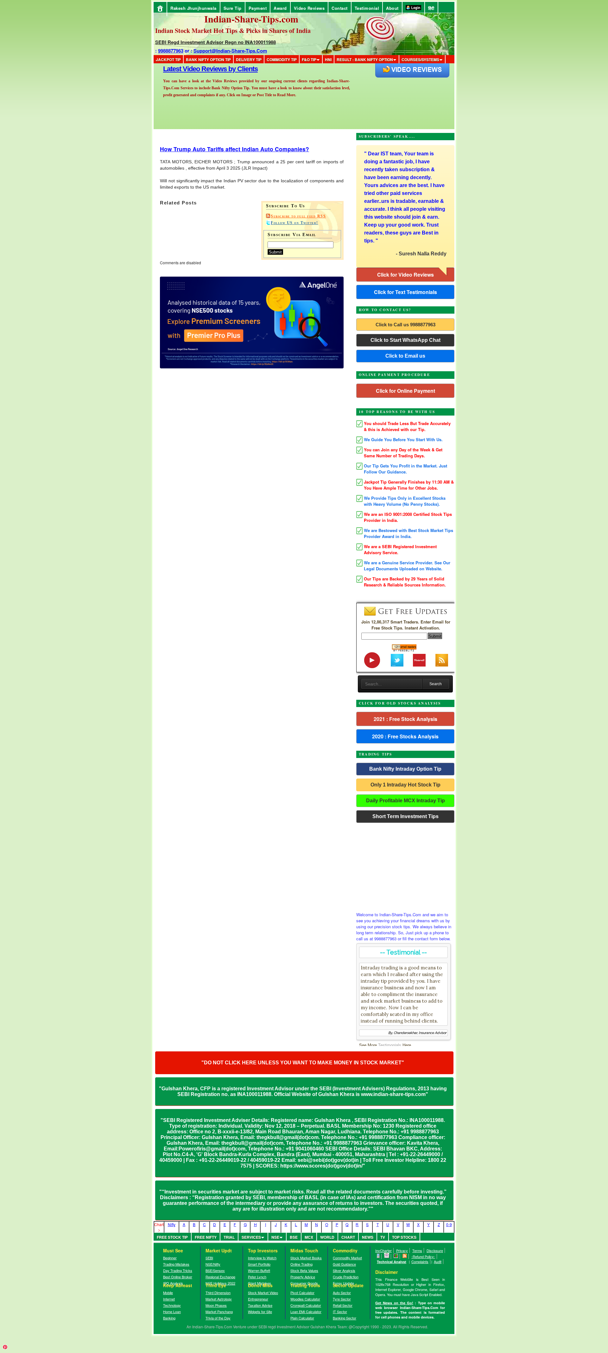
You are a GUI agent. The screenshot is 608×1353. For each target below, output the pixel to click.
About (392, 8)
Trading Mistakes (176, 1264)
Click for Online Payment (405, 390)
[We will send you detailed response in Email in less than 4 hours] (387, 1256)
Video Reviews (309, 8)
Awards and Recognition (199, 69)
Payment (258, 8)
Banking (169, 1317)
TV (382, 1237)
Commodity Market (347, 1257)
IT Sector (340, 1311)
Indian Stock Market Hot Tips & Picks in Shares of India (233, 30)
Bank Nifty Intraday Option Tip (405, 769)
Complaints (419, 1261)
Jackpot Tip (168, 59)
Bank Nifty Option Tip (208, 59)
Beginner (170, 1257)
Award (280, 8)
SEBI (209, 1257)
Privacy (402, 1250)
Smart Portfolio (259, 1264)
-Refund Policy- (423, 1256)
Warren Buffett (259, 1270)
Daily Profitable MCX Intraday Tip (405, 800)
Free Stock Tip (172, 1237)
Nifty (171, 1224)
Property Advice (302, 1276)
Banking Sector (344, 1317)
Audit (437, 1261)
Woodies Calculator (305, 1298)
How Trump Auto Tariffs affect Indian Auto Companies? (234, 149)
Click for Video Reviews (405, 274)
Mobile (168, 1292)
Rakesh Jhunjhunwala (193, 8)
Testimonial (367, 8)
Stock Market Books (306, 1257)
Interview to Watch (262, 1257)
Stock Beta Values (304, 1270)
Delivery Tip (249, 59)
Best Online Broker (177, 1276)
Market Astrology (219, 1298)
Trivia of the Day (218, 1317)
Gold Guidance (344, 1264)
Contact (340, 8)
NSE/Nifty (213, 1264)
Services (251, 1237)
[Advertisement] (405, 865)
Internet (169, 1298)
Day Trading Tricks (177, 1270)
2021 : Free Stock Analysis (405, 719)
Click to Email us (405, 356)
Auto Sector (342, 1292)
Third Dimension (218, 1292)
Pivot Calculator (302, 1292)
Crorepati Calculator (305, 1305)
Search (435, 684)
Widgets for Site (260, 1311)
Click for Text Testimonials (405, 292)
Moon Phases (216, 1305)
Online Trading (301, 1264)
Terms (417, 1250)
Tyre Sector (342, 1298)
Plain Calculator (302, 1317)
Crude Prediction (345, 1276)
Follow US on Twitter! (294, 223)
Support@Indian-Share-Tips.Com (230, 50)
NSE (275, 1237)
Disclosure (435, 1250)
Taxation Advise (260, 1305)
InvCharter (383, 1250)
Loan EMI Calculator (305, 1311)
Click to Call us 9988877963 (405, 324)
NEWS (367, 1237)
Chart (348, 1237)
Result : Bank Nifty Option (365, 59)
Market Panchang (219, 1311)
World (327, 1237)
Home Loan (172, 1311)
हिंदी (431, 8)
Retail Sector (342, 1305)
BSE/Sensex (215, 1270)
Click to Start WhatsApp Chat (405, 340)
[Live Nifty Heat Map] (396, 1256)
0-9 (449, 1224)
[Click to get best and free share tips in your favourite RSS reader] (405, 1256)
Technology (172, 1305)
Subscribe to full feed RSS (298, 216)
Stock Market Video (263, 1292)
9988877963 (170, 50)
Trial (229, 1237)
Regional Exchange (220, 1276)
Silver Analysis (344, 1270)
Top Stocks (404, 1237)
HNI (328, 59)
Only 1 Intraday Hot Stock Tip (405, 784)
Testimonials (389, 1045)
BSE (294, 1237)
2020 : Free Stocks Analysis (405, 736)
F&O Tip (309, 59)
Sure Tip (233, 8)
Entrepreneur (258, 1298)
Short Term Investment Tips (405, 816)
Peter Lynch (257, 1276)
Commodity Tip (282, 59)
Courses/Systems (420, 59)
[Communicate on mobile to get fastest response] (378, 1256)
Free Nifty (206, 1237)
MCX (309, 1237)
